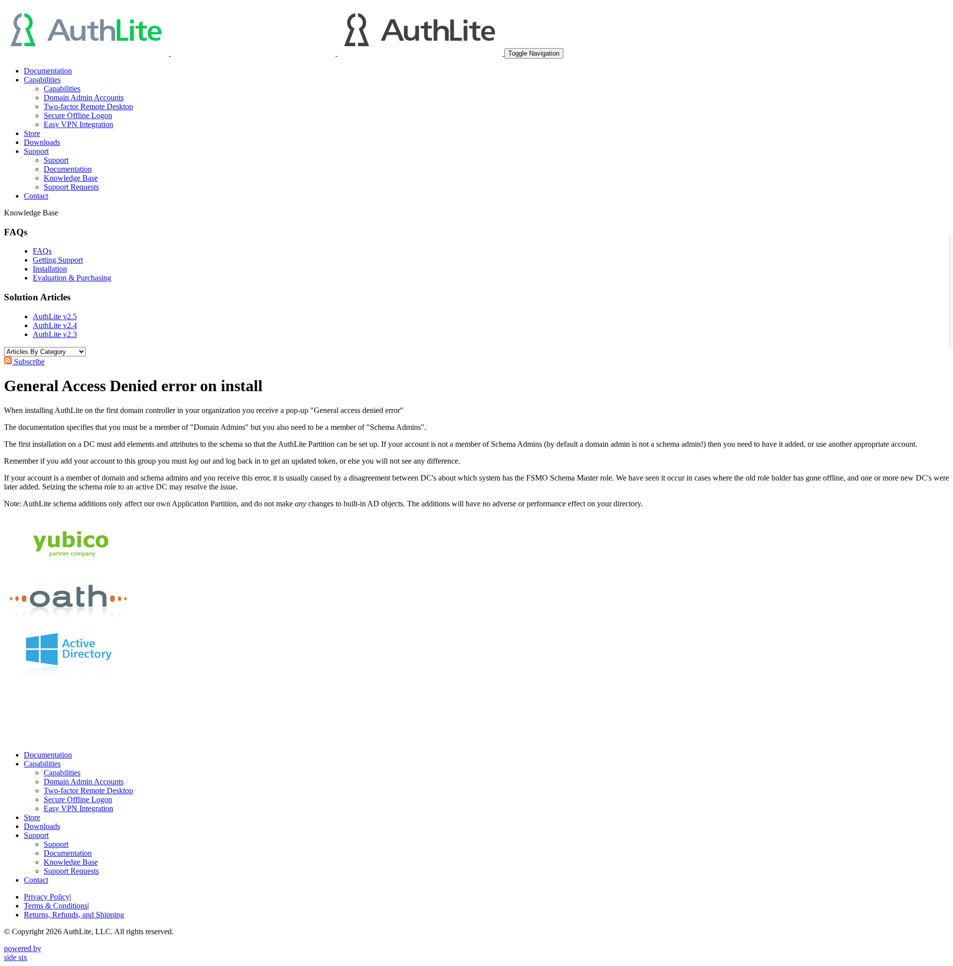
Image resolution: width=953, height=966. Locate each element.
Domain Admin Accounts (84, 97)
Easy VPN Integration (78, 124)
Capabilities (62, 88)
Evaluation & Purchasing (72, 278)
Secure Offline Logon (78, 115)
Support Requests (71, 187)
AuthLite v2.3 (55, 334)
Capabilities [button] (42, 79)
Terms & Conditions (55, 905)
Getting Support (58, 260)
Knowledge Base (71, 178)
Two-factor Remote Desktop (88, 106)
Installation (50, 269)
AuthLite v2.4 (55, 325)
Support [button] (36, 151)
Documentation (48, 71)
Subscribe (28, 361)
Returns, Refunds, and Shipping (74, 914)
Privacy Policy (46, 897)
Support (56, 160)
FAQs (42, 251)
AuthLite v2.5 (55, 316)
